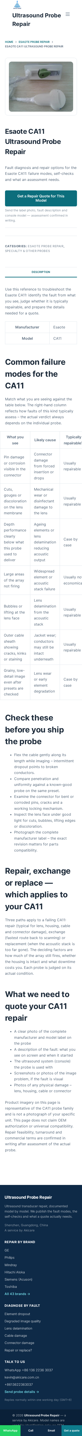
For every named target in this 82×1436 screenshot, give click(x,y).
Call (30, 1430)
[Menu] (68, 14)
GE (7, 1250)
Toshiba (11, 1287)
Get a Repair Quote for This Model (40, 198)
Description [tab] (41, 272)
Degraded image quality (23, 1321)
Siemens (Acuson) (18, 1279)
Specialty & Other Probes (27, 251)
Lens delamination (18, 1328)
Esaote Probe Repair (45, 246)
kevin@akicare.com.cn (22, 1377)
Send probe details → (22, 1392)
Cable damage (16, 1336)
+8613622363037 (19, 1385)
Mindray (11, 1265)
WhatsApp (10, 1430)
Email (51, 1430)
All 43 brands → (17, 1294)
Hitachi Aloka (15, 1272)
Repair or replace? (18, 1350)
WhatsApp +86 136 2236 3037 (29, 1370)
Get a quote (71, 1430)
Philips (10, 1258)
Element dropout (17, 1314)
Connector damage (19, 1343)
